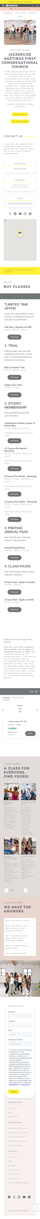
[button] (20, 234)
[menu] (3, 5)
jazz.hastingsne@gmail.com (20, 203)
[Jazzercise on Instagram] (19, 1197)
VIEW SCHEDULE (20, 114)
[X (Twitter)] (10, 214)
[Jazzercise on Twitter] (14, 1197)
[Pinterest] (30, 213)
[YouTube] (20, 213)
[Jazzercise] (13, 5)
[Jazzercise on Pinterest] (29, 1197)
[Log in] (33, 5)
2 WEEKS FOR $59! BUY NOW (20, 2)
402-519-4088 (20, 168)
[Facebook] (15, 213)
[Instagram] (25, 213)
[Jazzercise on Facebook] (9, 1197)
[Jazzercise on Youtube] (24, 1197)
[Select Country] (37, 5)
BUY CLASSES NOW (20, 121)
